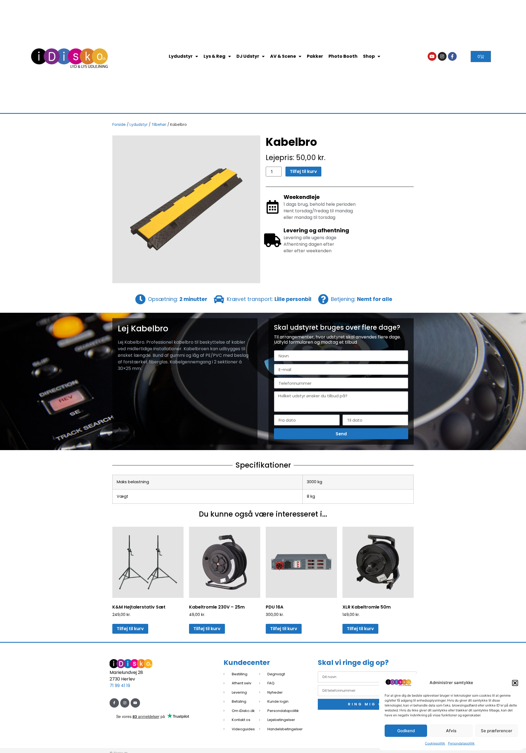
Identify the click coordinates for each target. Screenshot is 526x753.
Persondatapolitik (461, 743)
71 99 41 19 (120, 685)
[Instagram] (442, 56)
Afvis (451, 730)
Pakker (315, 56)
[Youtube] (432, 56)
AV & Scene (283, 56)
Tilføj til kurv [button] (130, 628)
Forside (119, 124)
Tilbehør (158, 124)
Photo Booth (343, 56)
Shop (369, 56)
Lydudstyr (181, 56)
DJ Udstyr (247, 56)
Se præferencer (496, 730)
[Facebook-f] (452, 56)
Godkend (406, 730)
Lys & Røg (214, 56)
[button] (515, 683)
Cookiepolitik (435, 743)
